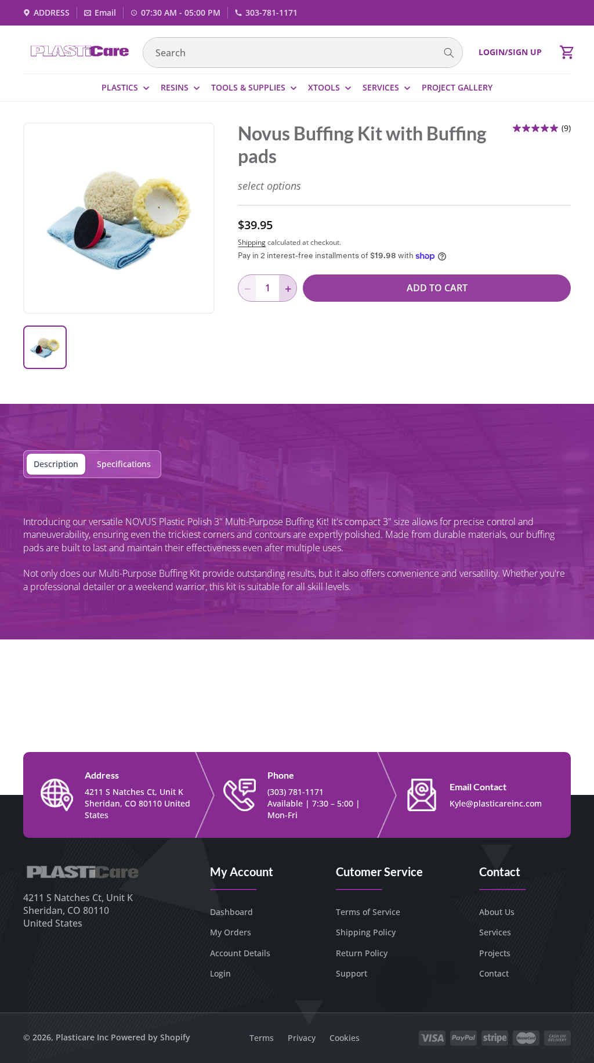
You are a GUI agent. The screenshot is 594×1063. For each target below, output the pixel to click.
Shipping (252, 242)
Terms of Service (368, 911)
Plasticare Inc (82, 1037)
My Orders (230, 932)
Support (351, 973)
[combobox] (302, 52)
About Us (497, 911)
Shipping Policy (366, 932)
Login (220, 973)
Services (495, 932)
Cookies (344, 1037)
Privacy (302, 1037)
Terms (261, 1037)
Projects (494, 953)
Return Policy (361, 953)
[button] (567, 52)
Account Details (240, 953)
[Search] (449, 53)
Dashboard (231, 911)
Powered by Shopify (150, 1037)
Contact (494, 973)
